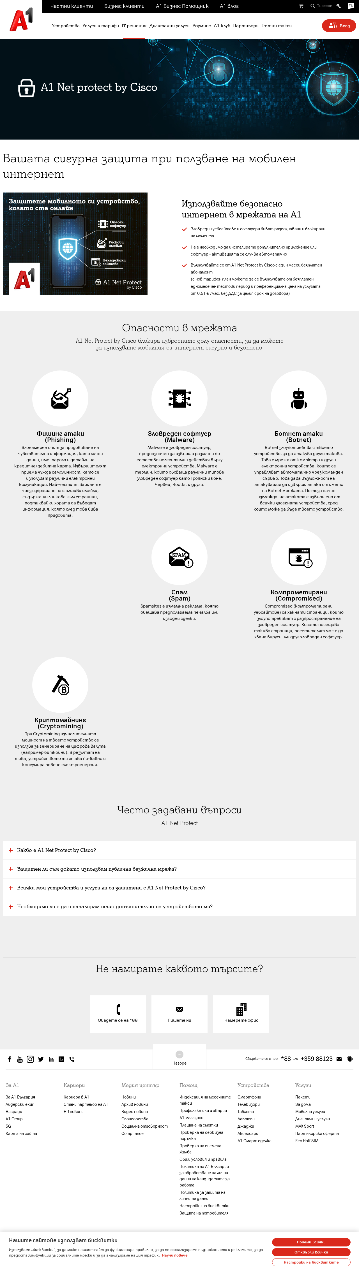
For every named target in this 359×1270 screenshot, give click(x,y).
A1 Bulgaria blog (61, 1059)
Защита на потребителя (204, 1213)
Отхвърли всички (311, 1252)
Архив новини (134, 1104)
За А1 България (20, 1097)
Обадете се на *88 (118, 1020)
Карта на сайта (21, 1133)
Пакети (302, 1097)
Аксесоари (248, 1133)
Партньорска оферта (317, 1133)
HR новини (74, 1111)
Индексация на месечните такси (205, 1100)
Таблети (246, 1111)
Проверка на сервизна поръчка (201, 1135)
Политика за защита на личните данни (202, 1195)
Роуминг (201, 25)
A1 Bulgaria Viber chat (72, 1059)
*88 (286, 1059)
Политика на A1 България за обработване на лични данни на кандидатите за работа (205, 1176)
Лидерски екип (20, 1104)
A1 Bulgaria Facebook (9, 1059)
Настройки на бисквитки (204, 1206)
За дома (303, 1104)
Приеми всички (311, 1242)
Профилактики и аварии (203, 1110)
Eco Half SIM (306, 1141)
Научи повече (175, 1255)
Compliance (132, 1133)
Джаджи (246, 1126)
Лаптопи (246, 1119)
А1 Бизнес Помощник (182, 6)
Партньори (246, 25)
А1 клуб (222, 25)
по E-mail (339, 1059)
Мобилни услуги (310, 1111)
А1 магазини (191, 1118)
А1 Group (14, 1119)
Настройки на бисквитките (311, 1262)
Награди (14, 1111)
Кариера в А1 (76, 1097)
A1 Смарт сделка (254, 1141)
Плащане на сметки (199, 1125)
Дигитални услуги (169, 25)
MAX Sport (304, 1126)
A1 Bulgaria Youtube (20, 1059)
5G (8, 1126)
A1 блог (229, 6)
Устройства (66, 25)
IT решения (134, 25)
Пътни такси (276, 25)
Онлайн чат (349, 1059)
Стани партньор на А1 (86, 1104)
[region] (179, 1251)
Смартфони (249, 1097)
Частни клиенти (71, 6)
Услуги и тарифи (100, 25)
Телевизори (249, 1104)
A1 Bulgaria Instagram (30, 1059)
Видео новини (134, 1111)
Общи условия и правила (203, 1159)
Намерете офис (241, 1020)
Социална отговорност (144, 1126)
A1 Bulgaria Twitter (41, 1059)
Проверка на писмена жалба (200, 1149)
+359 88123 (317, 1059)
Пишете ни (179, 1020)
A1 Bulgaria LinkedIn (51, 1059)
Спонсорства (134, 1119)
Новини (128, 1097)
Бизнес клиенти (124, 6)
